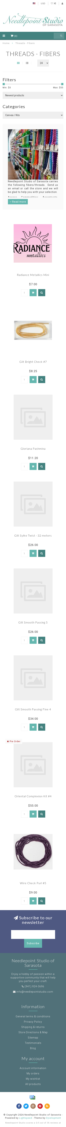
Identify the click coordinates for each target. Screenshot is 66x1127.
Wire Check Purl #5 (33, 883)
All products (33, 1084)
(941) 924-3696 (34, 986)
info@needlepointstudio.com (34, 991)
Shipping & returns (33, 1027)
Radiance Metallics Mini (33, 274)
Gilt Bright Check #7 (33, 361)
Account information (33, 1068)
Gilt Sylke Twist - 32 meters (33, 535)
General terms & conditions (33, 1016)
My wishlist (33, 1078)
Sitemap (33, 1037)
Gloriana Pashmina (33, 448)
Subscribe (33, 943)
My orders (33, 1073)
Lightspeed (25, 1118)
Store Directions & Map (33, 1032)
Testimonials (33, 1043)
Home (6, 43)
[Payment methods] (32, 1097)
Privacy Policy (33, 1021)
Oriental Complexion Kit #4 (33, 796)
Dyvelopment (53, 1118)
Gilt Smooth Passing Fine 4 (33, 709)
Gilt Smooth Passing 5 (33, 622)
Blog (33, 1048)
